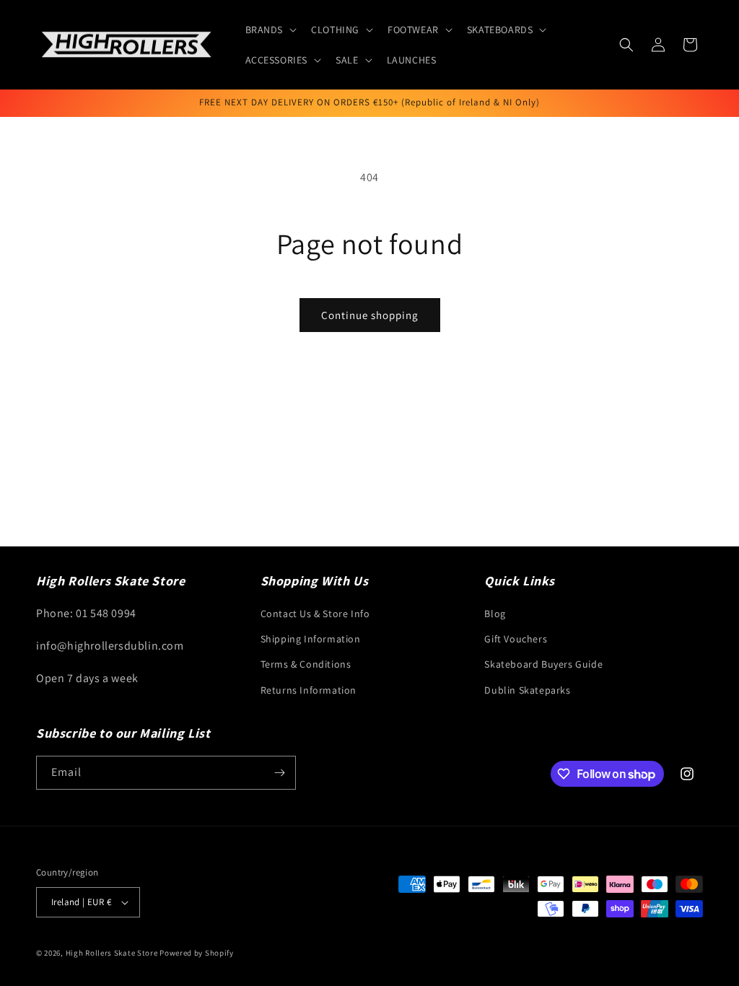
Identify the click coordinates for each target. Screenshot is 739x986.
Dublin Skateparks (527, 690)
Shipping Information (311, 638)
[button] (270, 29)
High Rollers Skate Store (112, 953)
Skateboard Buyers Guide (543, 664)
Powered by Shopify (196, 953)
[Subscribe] (279, 773)
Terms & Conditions (306, 664)
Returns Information (309, 690)
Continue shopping (370, 315)
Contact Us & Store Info (315, 613)
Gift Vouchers (515, 638)
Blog (494, 613)
